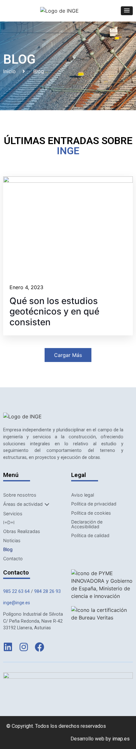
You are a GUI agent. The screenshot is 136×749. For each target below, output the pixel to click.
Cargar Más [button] (68, 355)
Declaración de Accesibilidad (86, 524)
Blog (8, 549)
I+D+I (9, 522)
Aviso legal (82, 495)
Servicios (12, 513)
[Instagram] (23, 647)
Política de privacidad (93, 503)
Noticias (12, 540)
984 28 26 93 (47, 591)
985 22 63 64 (16, 591)
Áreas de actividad (23, 504)
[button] (127, 10)
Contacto (13, 558)
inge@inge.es (16, 603)
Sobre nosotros (19, 495)
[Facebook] (39, 647)
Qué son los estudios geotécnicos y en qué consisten (54, 311)
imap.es (121, 739)
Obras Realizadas (21, 531)
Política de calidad (90, 535)
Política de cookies (91, 513)
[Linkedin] (8, 647)
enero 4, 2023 (26, 287)
